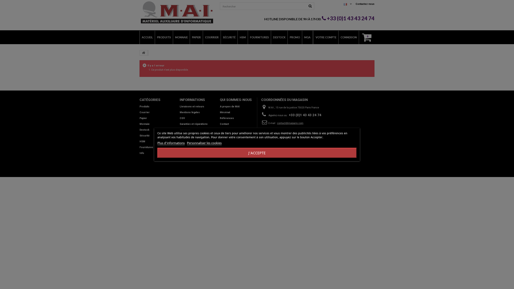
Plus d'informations (171, 143)
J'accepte (257, 153)
